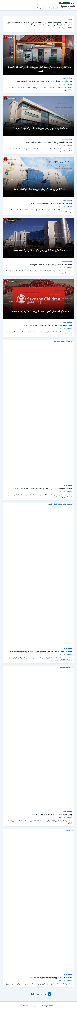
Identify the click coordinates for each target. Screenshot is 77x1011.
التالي (31, 994)
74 (38, 994)
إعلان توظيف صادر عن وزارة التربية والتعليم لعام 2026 (52, 814)
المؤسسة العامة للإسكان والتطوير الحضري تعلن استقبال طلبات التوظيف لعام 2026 (40, 651)
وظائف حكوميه (68, 485)
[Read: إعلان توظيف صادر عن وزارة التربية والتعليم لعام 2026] (38, 737)
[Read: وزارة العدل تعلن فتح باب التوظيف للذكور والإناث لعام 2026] (38, 900)
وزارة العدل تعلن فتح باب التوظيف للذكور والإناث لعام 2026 (50, 977)
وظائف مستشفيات (67, 139)
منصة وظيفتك (67, 5)
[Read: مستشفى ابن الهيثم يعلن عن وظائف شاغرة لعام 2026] (38, 177)
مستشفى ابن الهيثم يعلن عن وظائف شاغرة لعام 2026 (51, 203)
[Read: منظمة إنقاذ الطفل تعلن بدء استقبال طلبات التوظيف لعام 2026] (38, 299)
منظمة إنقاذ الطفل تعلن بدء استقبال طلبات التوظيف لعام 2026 (48, 325)
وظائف (70, 19)
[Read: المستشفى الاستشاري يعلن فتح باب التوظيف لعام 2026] (38, 238)
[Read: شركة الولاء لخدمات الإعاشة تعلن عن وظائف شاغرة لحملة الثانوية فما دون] (38, 54)
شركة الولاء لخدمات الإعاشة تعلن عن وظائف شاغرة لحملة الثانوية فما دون (44, 81)
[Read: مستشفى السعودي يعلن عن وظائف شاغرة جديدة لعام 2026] (38, 116)
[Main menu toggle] (4, 5)
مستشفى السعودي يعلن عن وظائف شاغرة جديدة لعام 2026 (49, 142)
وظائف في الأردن (67, 78)
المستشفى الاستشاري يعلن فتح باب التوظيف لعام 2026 (51, 264)
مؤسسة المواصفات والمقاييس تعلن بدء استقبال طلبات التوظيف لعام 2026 (43, 488)
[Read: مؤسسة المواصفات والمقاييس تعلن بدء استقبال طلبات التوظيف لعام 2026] (38, 411)
